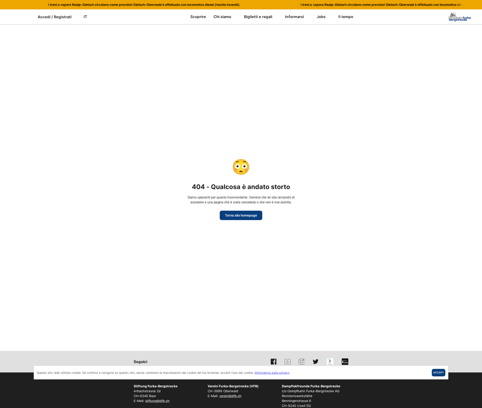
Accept (438, 372)
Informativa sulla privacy (272, 373)
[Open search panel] (19, 16)
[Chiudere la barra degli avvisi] (467, 5)
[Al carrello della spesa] (29, 16)
